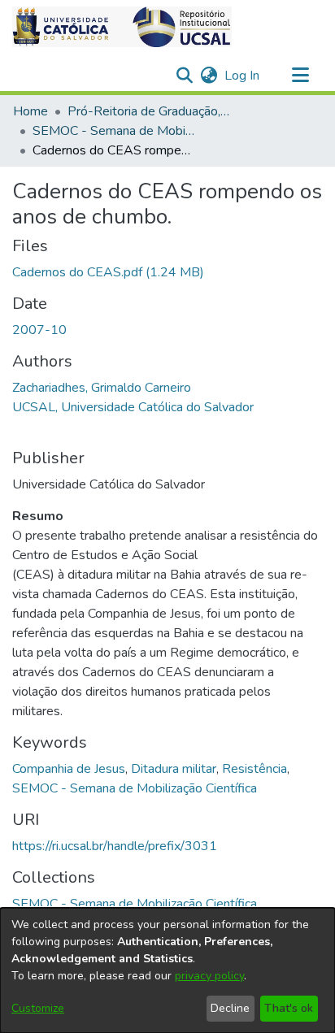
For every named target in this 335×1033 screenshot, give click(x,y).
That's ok (288, 1008)
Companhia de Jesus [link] (68, 769)
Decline (230, 1008)
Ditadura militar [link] (173, 769)
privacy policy (209, 975)
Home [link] (30, 111)
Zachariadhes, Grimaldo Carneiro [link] (101, 388)
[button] (122, 27)
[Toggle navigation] (300, 75)
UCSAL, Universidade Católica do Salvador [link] (133, 407)
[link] (108, 272)
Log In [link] (242, 76)
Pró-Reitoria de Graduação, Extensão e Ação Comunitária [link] (148, 111)
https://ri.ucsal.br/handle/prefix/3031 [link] (114, 846)
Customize (37, 1008)
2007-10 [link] (39, 330)
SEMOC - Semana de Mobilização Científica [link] (114, 131)
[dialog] (167, 970)
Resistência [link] (254, 769)
